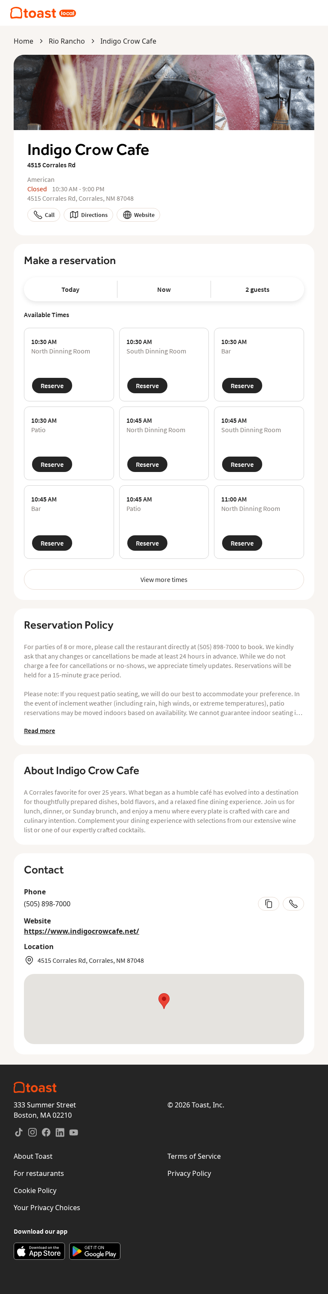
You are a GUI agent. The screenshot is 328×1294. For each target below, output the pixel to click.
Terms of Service (194, 1156)
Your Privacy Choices (47, 1207)
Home (23, 41)
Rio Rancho (67, 41)
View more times (164, 579)
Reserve (52, 385)
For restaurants (39, 1173)
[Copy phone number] (268, 904)
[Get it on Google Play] (94, 1251)
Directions (94, 215)
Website (144, 215)
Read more (39, 730)
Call (50, 215)
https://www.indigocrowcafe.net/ (81, 931)
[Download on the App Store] (39, 1251)
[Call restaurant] (293, 904)
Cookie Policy (35, 1190)
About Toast (33, 1156)
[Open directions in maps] (164, 1009)
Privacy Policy (189, 1173)
